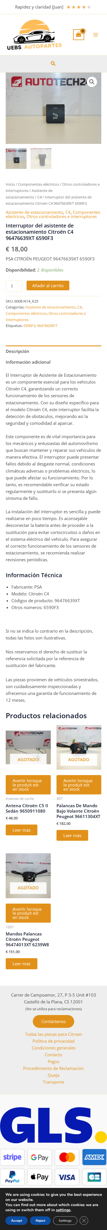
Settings (65, 1220)
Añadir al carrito (48, 285)
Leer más (22, 830)
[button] (53, 63)
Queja (53, 1075)
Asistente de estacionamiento (34, 212)
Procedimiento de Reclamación (53, 1068)
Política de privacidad (53, 1041)
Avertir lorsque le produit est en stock (27, 785)
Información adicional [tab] (28, 362)
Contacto (53, 1054)
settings (63, 1210)
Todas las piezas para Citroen (53, 1034)
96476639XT (47, 325)
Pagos (53, 1061)
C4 (39, 197)
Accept (16, 1220)
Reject (40, 1220)
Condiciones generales (54, 1048)
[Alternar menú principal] (95, 34)
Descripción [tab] (17, 351)
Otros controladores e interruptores (62, 216)
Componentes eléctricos (38, 184)
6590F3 (29, 325)
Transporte (53, 1082)
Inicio (10, 184)
